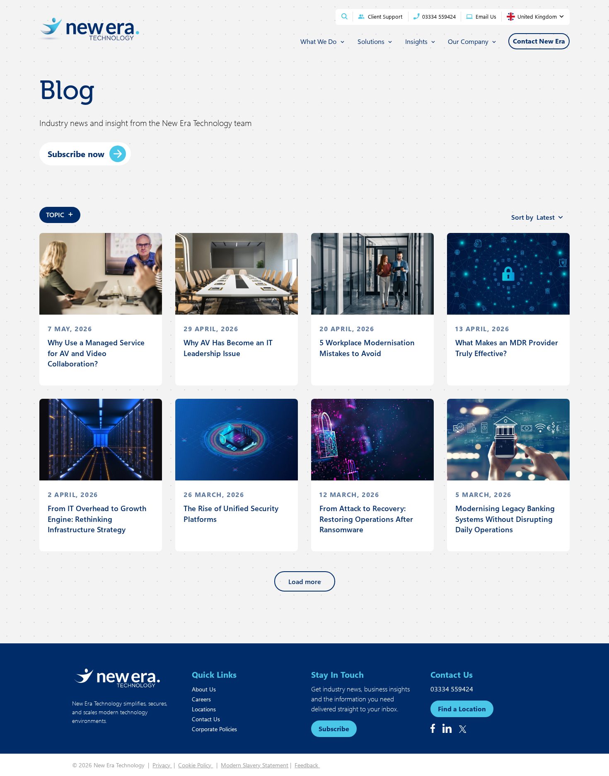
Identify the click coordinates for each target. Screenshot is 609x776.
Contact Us (206, 719)
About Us (204, 689)
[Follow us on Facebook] (432, 728)
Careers (201, 699)
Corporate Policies (214, 729)
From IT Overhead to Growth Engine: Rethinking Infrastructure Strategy (97, 518)
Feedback (307, 765)
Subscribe (334, 728)
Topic (60, 213)
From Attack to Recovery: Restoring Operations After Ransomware (366, 518)
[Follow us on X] (462, 729)
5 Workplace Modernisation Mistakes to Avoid (367, 347)
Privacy (162, 765)
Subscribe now (76, 153)
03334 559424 (451, 688)
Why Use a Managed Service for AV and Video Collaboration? (96, 352)
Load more (304, 581)
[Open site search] (344, 16)
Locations (204, 709)
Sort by (533, 217)
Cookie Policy (195, 765)
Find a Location (462, 708)
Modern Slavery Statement (254, 765)
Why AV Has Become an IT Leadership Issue (228, 347)
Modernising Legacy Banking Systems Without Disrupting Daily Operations (505, 518)
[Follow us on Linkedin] (447, 728)
